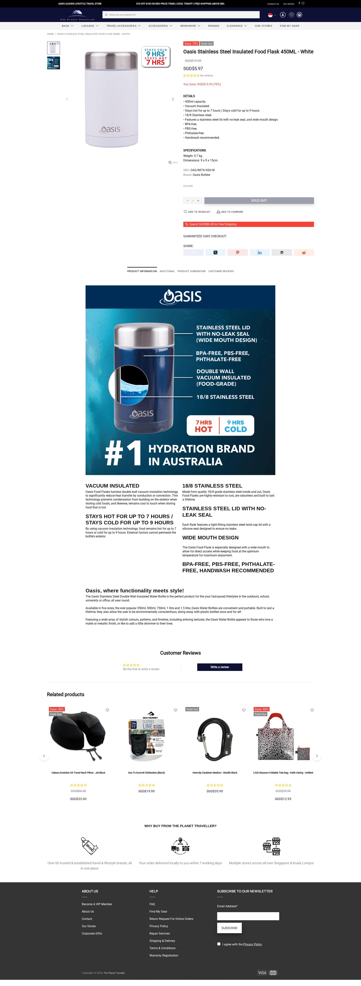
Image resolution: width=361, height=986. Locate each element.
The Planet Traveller (77, 15)
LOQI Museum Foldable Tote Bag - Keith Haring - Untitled (283, 772)
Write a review (220, 667)
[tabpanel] (78, 756)
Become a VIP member (97, 904)
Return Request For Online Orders (171, 919)
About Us (88, 911)
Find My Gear (158, 911)
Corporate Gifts (92, 933)
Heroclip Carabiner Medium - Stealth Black (215, 772)
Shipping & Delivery (162, 941)
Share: (188, 246)
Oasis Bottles (201, 175)
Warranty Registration (163, 955)
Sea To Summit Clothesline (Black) (146, 772)
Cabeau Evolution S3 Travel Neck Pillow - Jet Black (78, 772)
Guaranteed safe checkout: (205, 236)
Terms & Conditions (162, 948)
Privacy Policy (158, 926)
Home (50, 34)
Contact (87, 919)
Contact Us (273, 3)
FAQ (152, 904)
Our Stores (288, 3)
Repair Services (159, 933)
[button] (191, 75)
